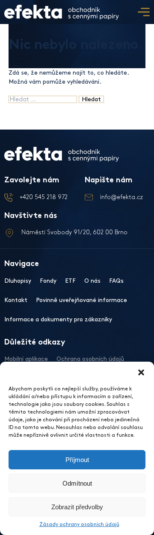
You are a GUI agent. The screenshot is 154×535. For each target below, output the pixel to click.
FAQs (116, 281)
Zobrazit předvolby (77, 507)
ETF (70, 281)
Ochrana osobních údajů (90, 359)
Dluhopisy (17, 281)
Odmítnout (77, 483)
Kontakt (15, 300)
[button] (141, 372)
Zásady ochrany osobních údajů (79, 524)
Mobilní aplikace (26, 359)
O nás (92, 281)
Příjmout (77, 459)
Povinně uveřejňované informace (81, 300)
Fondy (48, 281)
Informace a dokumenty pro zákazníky (58, 319)
